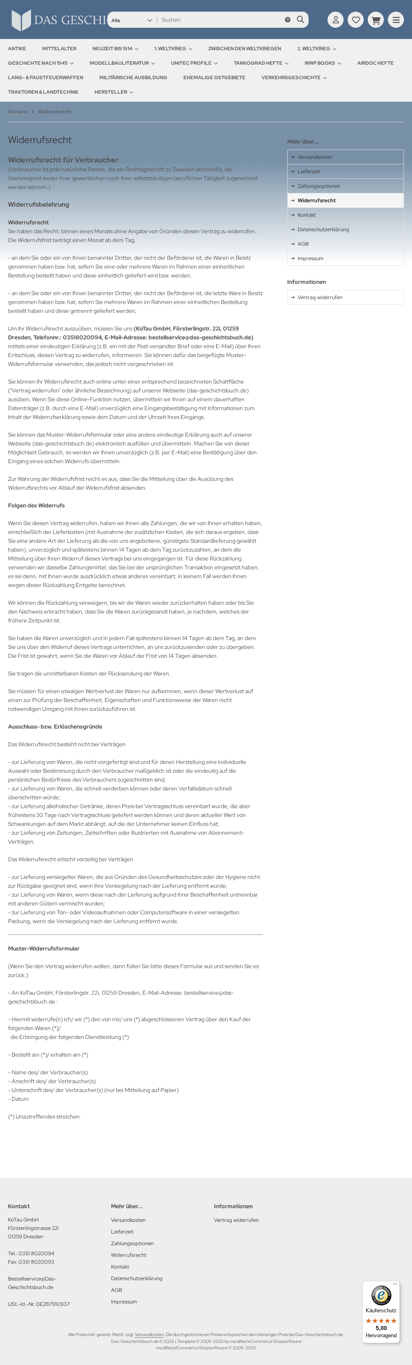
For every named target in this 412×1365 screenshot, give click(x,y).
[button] (132, 19)
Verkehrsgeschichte (291, 77)
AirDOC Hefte (375, 63)
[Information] (288, 20)
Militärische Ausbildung (133, 77)
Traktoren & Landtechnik (43, 92)
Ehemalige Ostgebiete (214, 77)
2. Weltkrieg (313, 48)
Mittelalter (59, 48)
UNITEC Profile (191, 63)
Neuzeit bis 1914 (112, 48)
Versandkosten (149, 1334)
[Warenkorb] (376, 20)
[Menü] (395, 1286)
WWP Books (320, 63)
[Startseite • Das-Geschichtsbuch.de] (92, 31)
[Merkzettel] (356, 20)
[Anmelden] (336, 20)
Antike (17, 48)
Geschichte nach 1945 (38, 63)
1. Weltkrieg (170, 48)
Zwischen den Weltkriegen (244, 48)
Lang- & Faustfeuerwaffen (45, 77)
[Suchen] (300, 19)
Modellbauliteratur (119, 63)
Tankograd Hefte (258, 63)
